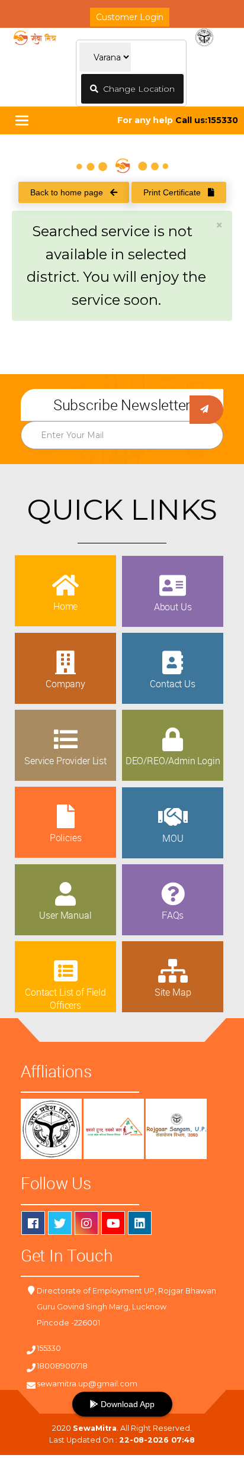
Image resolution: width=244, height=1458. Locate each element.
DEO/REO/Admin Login (173, 760)
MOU (173, 838)
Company (65, 683)
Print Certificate (175, 192)
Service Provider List (65, 760)
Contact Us (172, 683)
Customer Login (129, 17)
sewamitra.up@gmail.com (87, 1383)
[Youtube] (113, 1223)
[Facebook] (33, 1223)
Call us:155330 (206, 120)
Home (65, 606)
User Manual (65, 915)
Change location (136, 88)
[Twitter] (60, 1223)
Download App (126, 1404)
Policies (66, 837)
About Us (173, 606)
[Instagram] (86, 1223)
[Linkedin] (140, 1223)
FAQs (173, 915)
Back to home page (70, 192)
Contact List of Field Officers (65, 999)
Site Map (173, 992)
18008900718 (62, 1366)
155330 (49, 1348)
